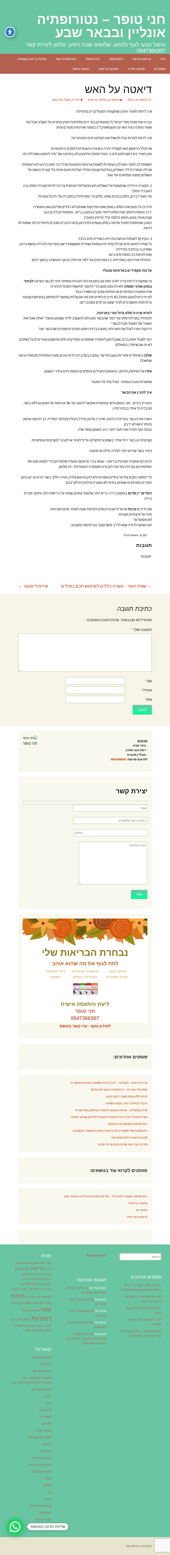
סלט (28, 1303)
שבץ (49, 1325)
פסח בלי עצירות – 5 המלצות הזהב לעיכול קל (119, 1090)
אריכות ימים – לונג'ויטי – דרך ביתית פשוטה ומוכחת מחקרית (109, 1083)
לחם (48, 1297)
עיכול (48, 1499)
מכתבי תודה (136, 69)
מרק (27, 1296)
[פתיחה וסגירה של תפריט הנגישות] (10, 32)
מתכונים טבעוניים (39, 1465)
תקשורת (27, 1330)
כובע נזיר (24, 1289)
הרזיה (75, 100)
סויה (34, 1303)
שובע (33, 1325)
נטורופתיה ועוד (66, 59)
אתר (148, 699)
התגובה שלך (141, 629)
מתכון (18, 1295)
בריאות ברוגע (142, 59)
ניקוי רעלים (44, 1303)
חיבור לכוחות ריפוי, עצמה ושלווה (126, 1103)
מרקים (47, 1444)
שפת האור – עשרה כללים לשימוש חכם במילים (106, 586)
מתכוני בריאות (108, 69)
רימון (27, 1319)
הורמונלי (45, 1364)
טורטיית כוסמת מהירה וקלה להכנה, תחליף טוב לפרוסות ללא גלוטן (86, 1338)
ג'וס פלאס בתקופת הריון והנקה (127, 1124)
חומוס (24, 1274)
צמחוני (30, 1310)
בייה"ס (47, 1269)
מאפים (46, 1424)
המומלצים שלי (41, 1371)
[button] (15, 1527)
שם (148, 681)
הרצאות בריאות (137, 1217)
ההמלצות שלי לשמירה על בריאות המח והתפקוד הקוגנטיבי (109, 1131)
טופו (21, 1284)
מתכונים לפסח (41, 1471)
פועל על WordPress (139, 1546)
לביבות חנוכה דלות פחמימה (129, 1137)
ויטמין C (41, 1274)
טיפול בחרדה (44, 1289)
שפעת (19, 1325)
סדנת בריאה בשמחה (31, 59)
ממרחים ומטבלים (39, 1437)
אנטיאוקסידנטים (35, 1263)
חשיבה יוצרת (43, 1284)
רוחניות (41, 1318)
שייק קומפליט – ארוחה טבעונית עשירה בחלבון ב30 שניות (111, 1110)
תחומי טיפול (80, 69)
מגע (43, 1296)
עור (49, 1492)
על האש (57, 100)
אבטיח (47, 1263)
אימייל (146, 690)
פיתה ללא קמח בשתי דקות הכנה (126, 1096)
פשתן (37, 1310)
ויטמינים (32, 1274)
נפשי (48, 1478)
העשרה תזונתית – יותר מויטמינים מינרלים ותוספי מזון (31, 1380)
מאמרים (160, 69)
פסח (46, 1309)
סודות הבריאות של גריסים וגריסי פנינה (122, 1144)
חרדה (26, 1279)
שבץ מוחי (41, 1325)
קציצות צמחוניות (40, 1506)
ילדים (33, 1289)
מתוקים (46, 1451)
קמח (24, 1310)
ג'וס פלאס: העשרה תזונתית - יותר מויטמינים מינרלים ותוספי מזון (105, 1196)
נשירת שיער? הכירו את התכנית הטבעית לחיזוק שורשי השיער (108, 1117)
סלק (22, 1303)
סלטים (47, 1485)
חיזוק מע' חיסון (44, 1279)
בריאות (37, 1268)
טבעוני (29, 1284)
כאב (48, 1403)
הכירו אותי (93, 59)
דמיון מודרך (22, 1269)
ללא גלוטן (45, 1410)
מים (38, 1296)
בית (163, 59)
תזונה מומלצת (42, 1330)
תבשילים (45, 1513)
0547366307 (118, 759)
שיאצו (27, 1325)
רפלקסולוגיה (16, 1319)
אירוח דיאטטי (33, 586)
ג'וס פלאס (116, 59)
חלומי (33, 1279)
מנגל (67, 100)
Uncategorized (41, 1357)
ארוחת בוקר (21, 1263)
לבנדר (15, 1289)
